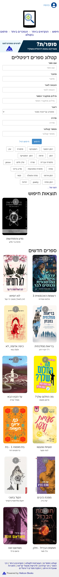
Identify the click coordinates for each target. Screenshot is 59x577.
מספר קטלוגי (50, 129)
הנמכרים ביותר (19, 31)
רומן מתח (49, 182)
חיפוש (55, 31)
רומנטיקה (33, 149)
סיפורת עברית (47, 162)
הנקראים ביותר (40, 31)
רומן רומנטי (48, 149)
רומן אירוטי (48, 175)
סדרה (54, 118)
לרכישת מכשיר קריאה (27, 565)
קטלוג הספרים (50, 563)
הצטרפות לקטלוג (33, 563)
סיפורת (20, 149)
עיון (9, 149)
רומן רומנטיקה (26, 156)
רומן (51, 156)
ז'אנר (54, 107)
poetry (36, 182)
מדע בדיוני (17, 169)
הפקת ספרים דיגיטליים (30, 568)
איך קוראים (44, 565)
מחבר (54, 74)
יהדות (24, 182)
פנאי (19, 175)
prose (8, 162)
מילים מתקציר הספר (46, 96)
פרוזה (41, 156)
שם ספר (52, 63)
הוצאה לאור (51, 85)
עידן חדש (20, 162)
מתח (51, 169)
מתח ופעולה (32, 175)
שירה (32, 162)
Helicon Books (26, 573)
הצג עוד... (52, 187)
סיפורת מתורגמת (35, 169)
